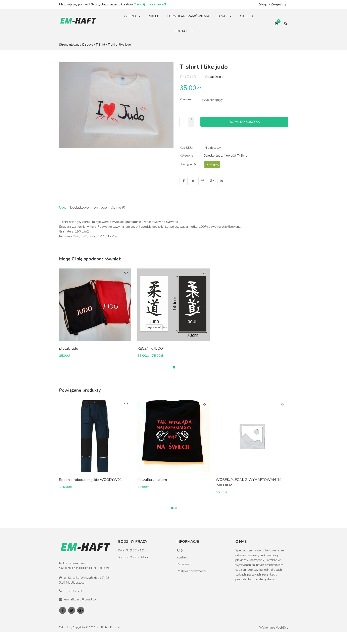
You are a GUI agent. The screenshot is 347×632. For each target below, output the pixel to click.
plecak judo (68, 348)
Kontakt (182, 31)
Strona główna (69, 44)
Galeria (247, 16)
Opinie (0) (119, 207)
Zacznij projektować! (150, 4)
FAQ (180, 550)
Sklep (154, 16)
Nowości (230, 155)
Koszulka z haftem (152, 479)
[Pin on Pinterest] (202, 181)
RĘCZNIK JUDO (150, 348)
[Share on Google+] (212, 181)
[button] (174, 367)
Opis (62, 207)
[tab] (62, 207)
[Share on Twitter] (193, 181)
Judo (219, 155)
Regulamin (184, 564)
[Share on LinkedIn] (221, 181)
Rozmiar (186, 99)
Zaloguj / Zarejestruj (272, 4)
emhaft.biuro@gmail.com (81, 599)
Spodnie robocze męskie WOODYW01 (90, 479)
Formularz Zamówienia (188, 16)
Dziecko (87, 44)
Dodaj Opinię (214, 77)
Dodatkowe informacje (88, 207)
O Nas (222, 16)
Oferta (130, 16)
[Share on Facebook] (184, 181)
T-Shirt (100, 44)
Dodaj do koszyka (244, 122)
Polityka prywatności (191, 571)
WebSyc (282, 627)
